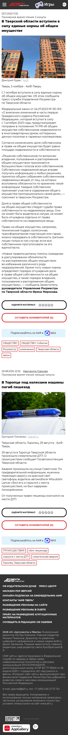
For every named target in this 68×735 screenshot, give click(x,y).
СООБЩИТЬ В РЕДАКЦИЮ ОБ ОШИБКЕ (27, 622)
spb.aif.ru (33, 436)
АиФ (25, 80)
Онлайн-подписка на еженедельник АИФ (32, 595)
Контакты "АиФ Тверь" (18, 600)
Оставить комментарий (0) (34, 317)
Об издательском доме (19, 586)
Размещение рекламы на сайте (25, 604)
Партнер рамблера (31, 719)
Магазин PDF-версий (17, 590)
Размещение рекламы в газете (24, 609)
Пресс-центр (47, 586)
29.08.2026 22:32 (11, 371)
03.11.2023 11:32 (10, 13)
